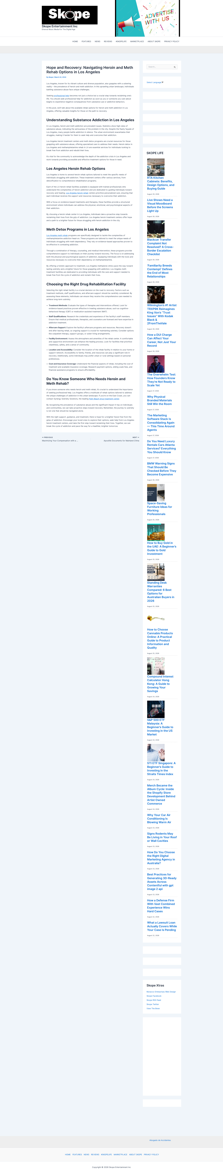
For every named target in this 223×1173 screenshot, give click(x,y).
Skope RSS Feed (154, 1000)
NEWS (86, 1154)
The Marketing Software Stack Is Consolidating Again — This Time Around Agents (161, 423)
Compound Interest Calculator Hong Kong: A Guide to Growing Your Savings (160, 684)
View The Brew (153, 1008)
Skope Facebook (154, 996)
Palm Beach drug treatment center (104, 399)
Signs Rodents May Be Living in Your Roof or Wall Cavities (162, 837)
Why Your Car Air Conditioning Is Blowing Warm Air (159, 818)
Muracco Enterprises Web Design (161, 992)
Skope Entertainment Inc (60, 26)
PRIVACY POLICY (151, 1154)
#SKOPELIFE (106, 1154)
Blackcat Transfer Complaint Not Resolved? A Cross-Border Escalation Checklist (160, 247)
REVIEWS (95, 1154)
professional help (61, 95)
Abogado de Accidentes (160, 1140)
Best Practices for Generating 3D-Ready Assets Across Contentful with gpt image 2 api (162, 882)
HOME (68, 1154)
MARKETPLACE (120, 1154)
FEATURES (77, 1154)
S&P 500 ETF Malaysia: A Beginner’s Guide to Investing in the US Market (160, 727)
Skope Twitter (153, 1004)
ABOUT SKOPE (135, 1154)
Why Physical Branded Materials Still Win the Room (159, 400)
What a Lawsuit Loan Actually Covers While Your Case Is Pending (162, 926)
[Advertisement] (164, 1056)
